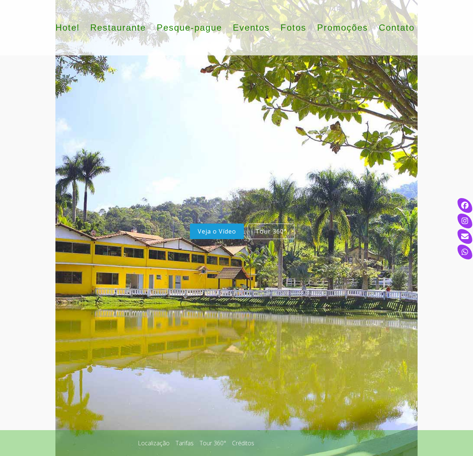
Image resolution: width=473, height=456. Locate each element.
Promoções (342, 28)
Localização (154, 443)
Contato (397, 28)
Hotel (67, 28)
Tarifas (185, 443)
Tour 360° (271, 231)
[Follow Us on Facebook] (113, 443)
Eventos (251, 28)
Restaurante (118, 28)
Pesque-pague (189, 28)
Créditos (243, 443)
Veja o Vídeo (217, 231)
